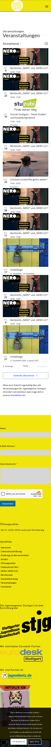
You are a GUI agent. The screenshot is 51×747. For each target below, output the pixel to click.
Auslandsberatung (9, 579)
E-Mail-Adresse (8, 446)
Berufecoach (7, 575)
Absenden (7, 503)
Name (3, 428)
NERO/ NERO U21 (9, 571)
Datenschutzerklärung (11, 551)
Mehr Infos (34, 741)
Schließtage (16, 269)
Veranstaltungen (8, 582)
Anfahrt (4, 559)
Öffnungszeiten (8, 563)
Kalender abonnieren (24, 375)
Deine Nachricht (8, 464)
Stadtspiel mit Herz (10, 567)
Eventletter (16, 395)
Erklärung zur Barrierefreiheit (15, 555)
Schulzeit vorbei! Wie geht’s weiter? (28, 179)
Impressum (6, 547)
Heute (25, 366)
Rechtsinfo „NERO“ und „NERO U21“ (29, 68)
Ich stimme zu (19, 741)
